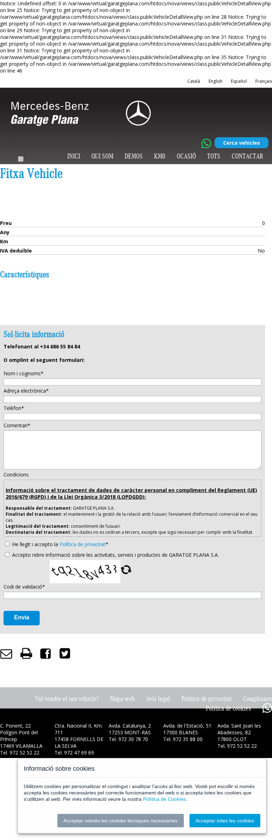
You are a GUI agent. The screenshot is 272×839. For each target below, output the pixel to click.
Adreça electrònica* (26, 390)
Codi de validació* (24, 586)
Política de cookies (228, 708)
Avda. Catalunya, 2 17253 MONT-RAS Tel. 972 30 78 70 (130, 732)
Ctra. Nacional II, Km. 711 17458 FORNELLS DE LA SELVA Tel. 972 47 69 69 (79, 739)
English (215, 81)
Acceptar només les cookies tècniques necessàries (120, 820)
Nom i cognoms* (24, 373)
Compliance (257, 698)
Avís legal (158, 698)
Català (193, 81)
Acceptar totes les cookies (225, 820)
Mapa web (122, 698)
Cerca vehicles (241, 142)
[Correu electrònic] (6, 653)
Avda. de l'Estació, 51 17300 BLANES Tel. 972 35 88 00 (187, 732)
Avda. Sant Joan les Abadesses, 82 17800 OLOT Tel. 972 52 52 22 (239, 735)
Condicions (16, 474)
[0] (20, 159)
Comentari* (17, 425)
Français (263, 81)
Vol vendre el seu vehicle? (66, 698)
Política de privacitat (83, 544)
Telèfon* (14, 408)
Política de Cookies (164, 799)
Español (239, 81)
